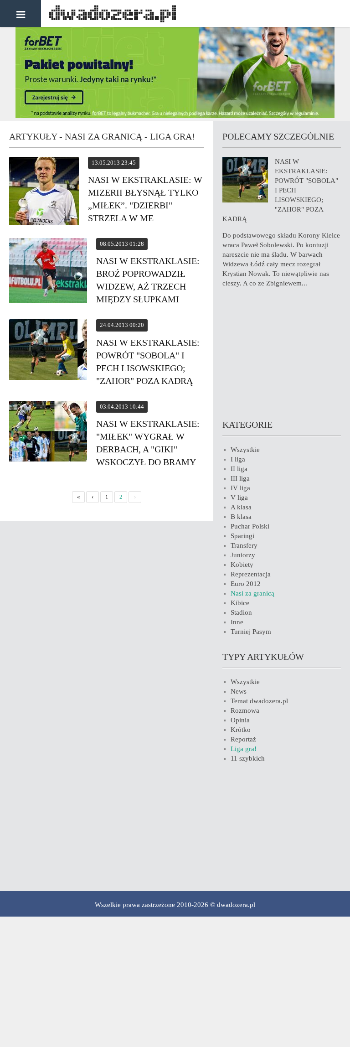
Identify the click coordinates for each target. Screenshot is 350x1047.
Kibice (240, 602)
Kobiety (242, 564)
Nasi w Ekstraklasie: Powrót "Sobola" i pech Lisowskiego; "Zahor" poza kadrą (280, 190)
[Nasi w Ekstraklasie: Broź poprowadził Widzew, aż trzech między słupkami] (48, 272)
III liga (240, 478)
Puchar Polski (250, 526)
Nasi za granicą (252, 593)
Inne (237, 622)
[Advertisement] (281, 352)
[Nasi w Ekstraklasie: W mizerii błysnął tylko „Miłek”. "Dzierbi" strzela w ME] (44, 192)
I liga (238, 459)
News (239, 691)
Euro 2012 (246, 583)
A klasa (241, 507)
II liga (239, 468)
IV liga (240, 488)
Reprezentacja (251, 574)
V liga (239, 497)
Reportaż (243, 739)
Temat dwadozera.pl (259, 701)
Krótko (241, 729)
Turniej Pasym (251, 631)
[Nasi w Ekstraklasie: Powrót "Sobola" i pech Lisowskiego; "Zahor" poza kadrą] (48, 351)
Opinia (240, 720)
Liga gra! (244, 748)
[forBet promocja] (175, 115)
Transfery (244, 545)
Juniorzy (243, 555)
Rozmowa (245, 710)
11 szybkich (248, 758)
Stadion (241, 612)
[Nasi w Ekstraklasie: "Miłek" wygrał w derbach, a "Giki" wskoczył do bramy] (48, 432)
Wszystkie (245, 449)
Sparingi (242, 535)
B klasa (241, 516)
